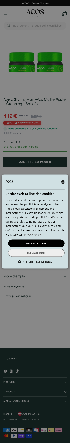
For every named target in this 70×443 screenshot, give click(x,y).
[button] (35, 262)
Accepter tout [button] (36, 243)
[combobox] (63, 182)
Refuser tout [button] (36, 253)
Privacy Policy (32, 234)
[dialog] (35, 221)
